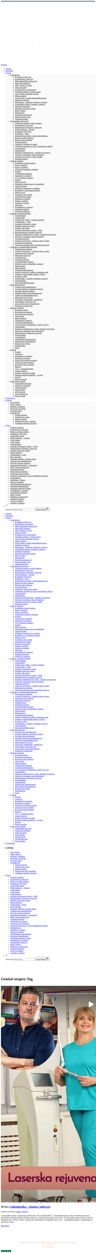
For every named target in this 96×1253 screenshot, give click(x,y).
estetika (18, 1212)
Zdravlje (25, 1212)
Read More (5, 1226)
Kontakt (4, 65)
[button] (7, 506)
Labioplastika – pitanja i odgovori (30, 1206)
